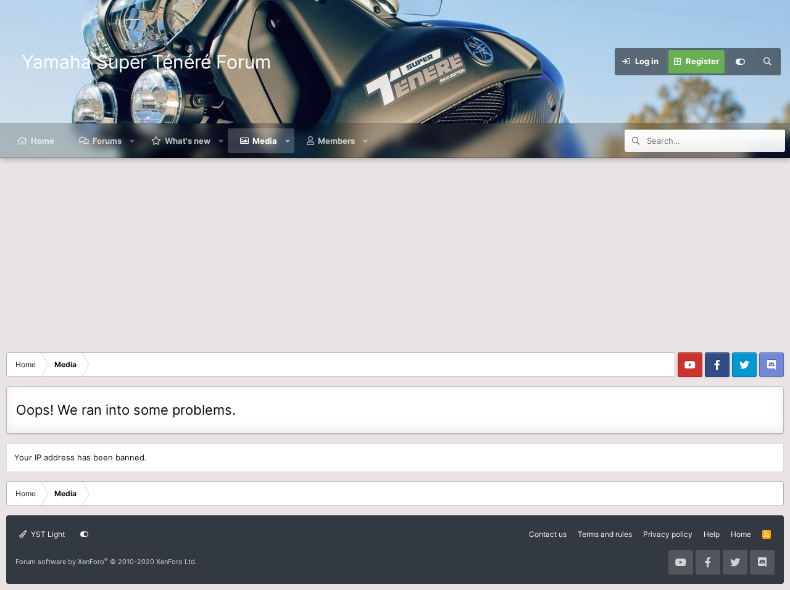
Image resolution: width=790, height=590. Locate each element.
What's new (187, 141)
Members (336, 141)
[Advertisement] (395, 250)
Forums (107, 141)
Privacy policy (667, 534)
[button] (132, 140)
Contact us (548, 534)
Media (264, 141)
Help (712, 534)
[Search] (767, 61)
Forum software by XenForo (106, 561)
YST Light (47, 534)
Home (42, 141)
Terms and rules (605, 534)
